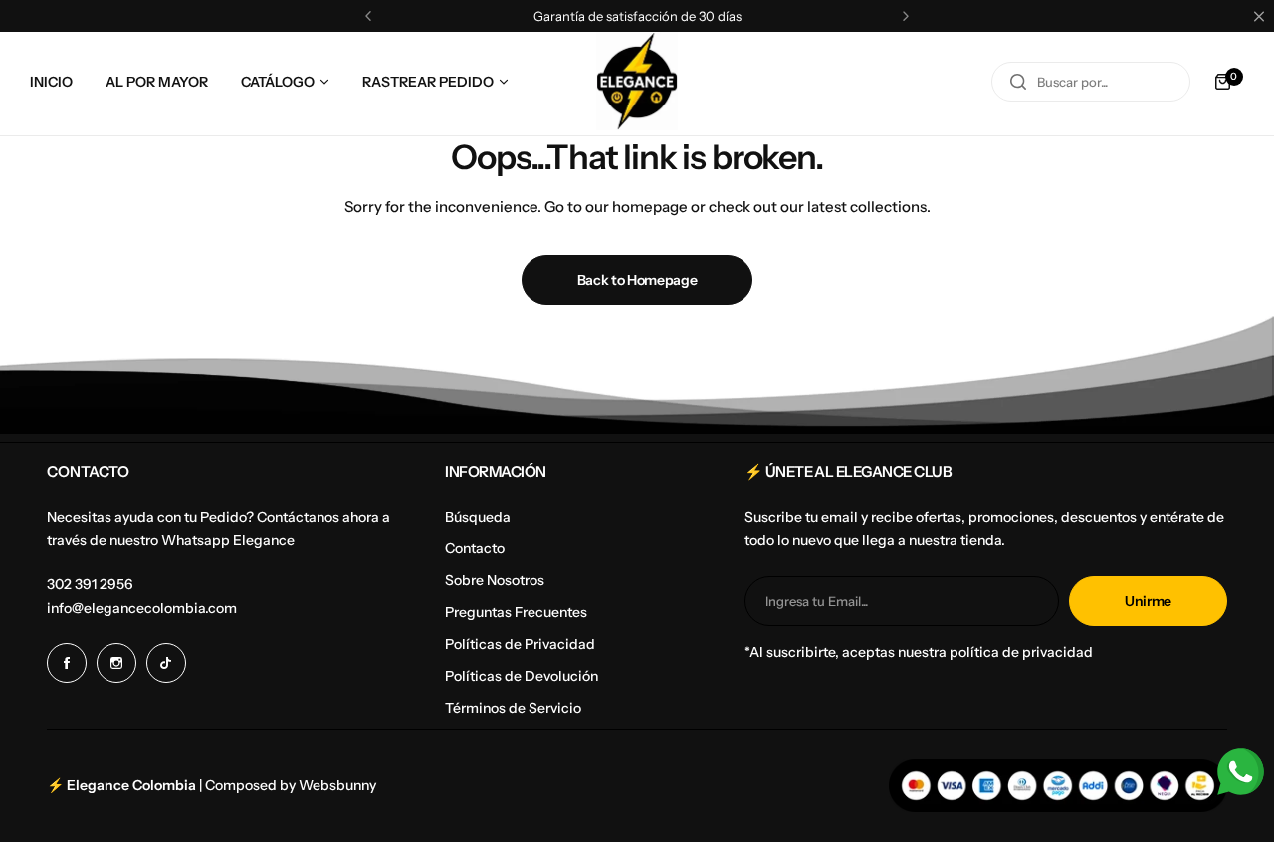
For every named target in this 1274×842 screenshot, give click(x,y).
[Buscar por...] (1018, 82)
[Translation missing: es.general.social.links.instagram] (116, 663)
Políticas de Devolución (521, 676)
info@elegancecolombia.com (142, 608)
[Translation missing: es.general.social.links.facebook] (67, 663)
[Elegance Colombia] (637, 81)
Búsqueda (478, 517)
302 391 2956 (90, 584)
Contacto (475, 548)
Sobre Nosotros (494, 580)
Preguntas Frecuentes (516, 612)
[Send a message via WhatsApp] (1240, 771)
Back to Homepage (637, 280)
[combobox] (1090, 82)
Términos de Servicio (513, 708)
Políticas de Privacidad (520, 644)
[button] (368, 16)
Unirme (1148, 601)
